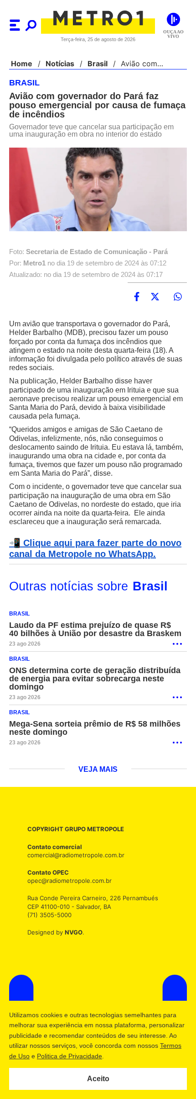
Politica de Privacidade (115, 1056)
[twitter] (155, 298)
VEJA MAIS (98, 772)
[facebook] (137, 298)
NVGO (71, 935)
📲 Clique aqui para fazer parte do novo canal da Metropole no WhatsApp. (92, 550)
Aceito (98, 1079)
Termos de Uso (52, 1056)
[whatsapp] (178, 298)
